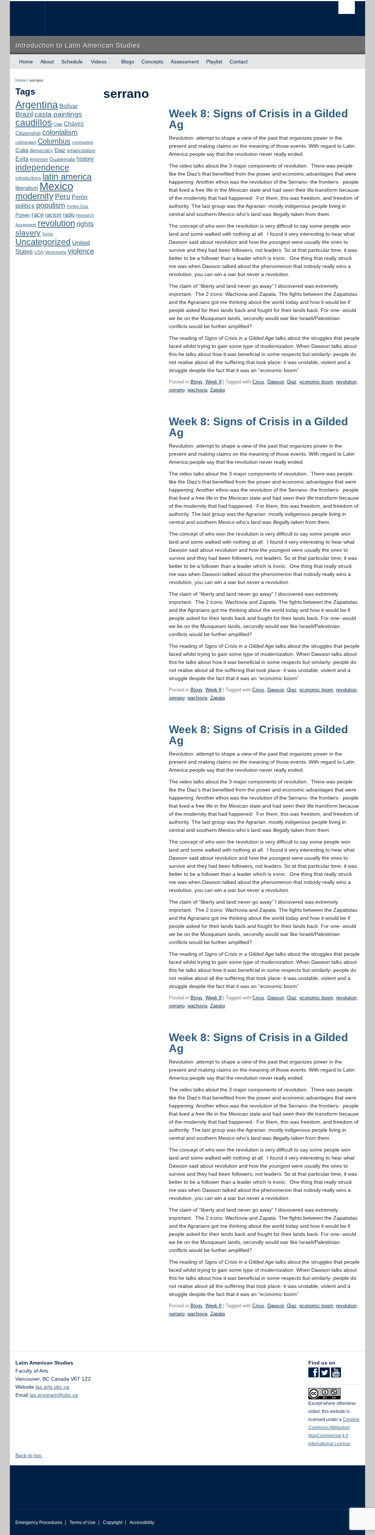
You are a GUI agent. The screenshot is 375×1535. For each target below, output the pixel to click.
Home (26, 62)
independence (42, 167)
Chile (57, 124)
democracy (41, 150)
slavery (28, 232)
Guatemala (62, 159)
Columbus (54, 141)
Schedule (72, 62)
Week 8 (213, 382)
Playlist (214, 62)
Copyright (112, 1522)
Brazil (24, 114)
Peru (62, 196)
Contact (239, 62)
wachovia (197, 390)
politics (25, 205)
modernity (34, 196)
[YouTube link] (336, 1375)
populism (50, 205)
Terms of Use (83, 1522)
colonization (25, 142)
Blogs (127, 62)
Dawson (275, 382)
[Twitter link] (325, 1375)
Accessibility (142, 1522)
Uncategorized (43, 242)
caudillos (33, 123)
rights (85, 224)
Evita (22, 158)
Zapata (217, 390)
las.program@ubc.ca (54, 1395)
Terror (47, 234)
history (85, 158)
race (37, 214)
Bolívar (68, 106)
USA (39, 252)
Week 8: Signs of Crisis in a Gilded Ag (258, 119)
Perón (80, 197)
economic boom (316, 382)
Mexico (56, 186)
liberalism (26, 188)
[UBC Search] (346, 7)
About (47, 62)
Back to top (29, 1455)
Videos (99, 62)
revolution (56, 223)
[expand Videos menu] (113, 62)
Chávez (74, 123)
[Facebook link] (313, 1375)
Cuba (21, 150)
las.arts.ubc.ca (52, 1387)
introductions (28, 178)
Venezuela (55, 252)
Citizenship (28, 133)
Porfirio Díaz (78, 206)
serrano (177, 390)
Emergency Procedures (38, 1522)
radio (69, 215)
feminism (39, 159)
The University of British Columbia (32, 18)
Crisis (258, 382)
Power (22, 215)
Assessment (185, 62)
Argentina (36, 104)
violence (81, 251)
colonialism (60, 132)
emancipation (81, 150)
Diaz (60, 150)
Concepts (152, 62)
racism (53, 215)
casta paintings (58, 114)
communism (82, 142)
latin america (67, 176)
